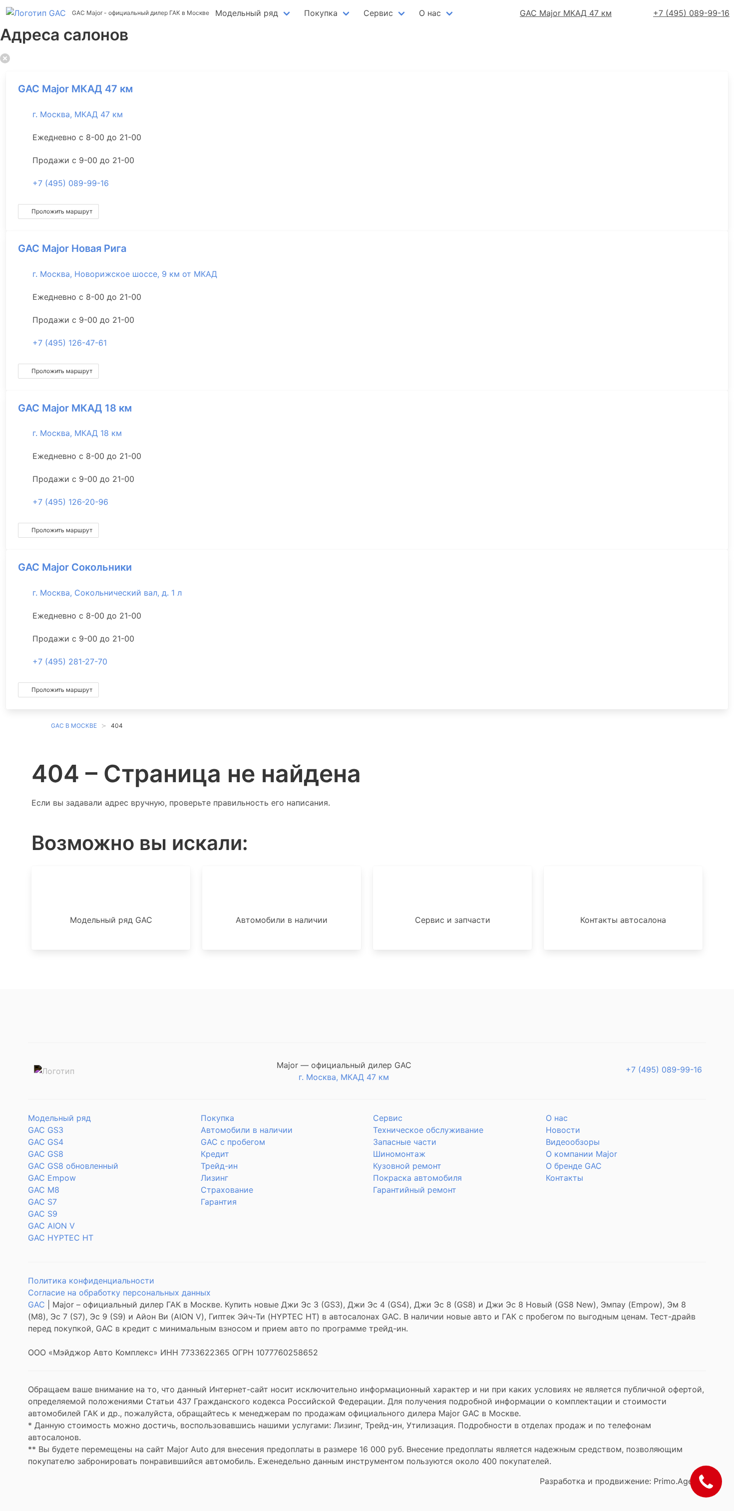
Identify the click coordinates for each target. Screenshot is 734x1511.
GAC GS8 (45, 1154)
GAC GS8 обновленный (73, 1166)
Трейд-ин (219, 1166)
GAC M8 (43, 1190)
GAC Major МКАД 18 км (75, 408)
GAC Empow (52, 1178)
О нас (430, 13)
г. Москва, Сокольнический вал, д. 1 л (107, 593)
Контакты (564, 1178)
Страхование (227, 1190)
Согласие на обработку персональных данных (119, 1292)
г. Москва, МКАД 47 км (77, 114)
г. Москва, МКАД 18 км (77, 433)
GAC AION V (51, 1226)
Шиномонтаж (399, 1154)
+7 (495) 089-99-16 (70, 183)
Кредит (215, 1154)
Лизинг (214, 1178)
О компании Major (581, 1154)
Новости (563, 1130)
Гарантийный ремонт (414, 1190)
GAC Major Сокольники (75, 567)
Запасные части (404, 1142)
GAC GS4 (45, 1142)
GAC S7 (42, 1202)
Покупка (321, 13)
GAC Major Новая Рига (72, 248)
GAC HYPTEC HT (60, 1238)
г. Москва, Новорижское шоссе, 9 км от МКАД (124, 274)
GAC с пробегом (233, 1142)
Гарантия (219, 1202)
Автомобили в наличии (247, 1130)
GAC (36, 1304)
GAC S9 (42, 1214)
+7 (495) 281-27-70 (69, 661)
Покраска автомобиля (417, 1178)
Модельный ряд (246, 13)
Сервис (378, 13)
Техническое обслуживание (428, 1130)
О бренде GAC (574, 1166)
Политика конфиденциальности (91, 1281)
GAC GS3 (45, 1130)
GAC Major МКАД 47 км (75, 89)
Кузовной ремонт (407, 1166)
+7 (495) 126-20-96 (70, 502)
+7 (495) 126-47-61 (69, 343)
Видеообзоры (573, 1142)
